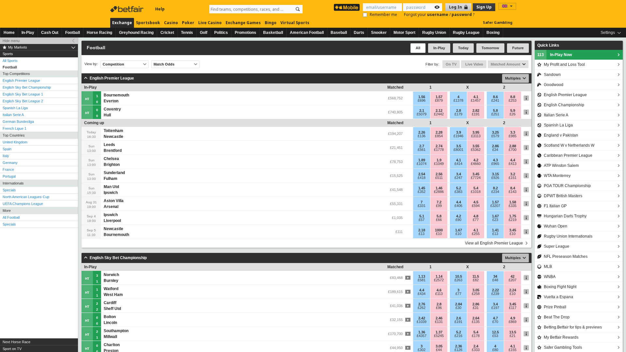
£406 (458, 205)
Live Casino (210, 22)
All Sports (10, 61)
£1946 (458, 136)
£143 (512, 191)
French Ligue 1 (14, 128)
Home (9, 32)
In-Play (28, 32)
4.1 (475, 96)
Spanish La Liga (15, 108)
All (418, 48)
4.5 (475, 202)
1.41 (495, 230)
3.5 (458, 146)
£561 (421, 149)
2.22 (495, 290)
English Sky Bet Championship (27, 87)
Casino (171, 22)
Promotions (245, 32)
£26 (512, 114)
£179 (458, 114)
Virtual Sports (294, 22)
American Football (307, 32)
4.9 (512, 318)
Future (518, 48)
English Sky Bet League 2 (23, 101)
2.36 (458, 346)
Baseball (339, 32)
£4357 (421, 335)
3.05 (475, 290)
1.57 (439, 96)
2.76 (421, 304)
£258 (476, 293)
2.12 (439, 110)
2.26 (421, 132)
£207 (512, 280)
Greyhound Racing (136, 32)
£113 (439, 293)
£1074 (421, 163)
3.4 (458, 174)
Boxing (492, 32)
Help (160, 9)
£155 (512, 349)
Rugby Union (434, 32)
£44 (439, 349)
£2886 (439, 191)
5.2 (458, 188)
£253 (512, 100)
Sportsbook (148, 22)
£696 (421, 100)
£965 (495, 163)
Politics (221, 32)
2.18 (421, 230)
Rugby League (466, 32)
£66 (439, 219)
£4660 (476, 163)
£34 (495, 149)
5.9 (512, 110)
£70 (495, 321)
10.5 (458, 276)
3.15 (495, 174)
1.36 (421, 332)
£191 (476, 114)
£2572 (439, 280)
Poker (188, 22)
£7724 (476, 177)
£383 (458, 191)
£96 (439, 307)
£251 (495, 114)
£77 (476, 219)
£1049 (439, 163)
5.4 (475, 188)
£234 (495, 191)
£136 (421, 136)
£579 (495, 136)
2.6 (458, 318)
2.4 (475, 346)
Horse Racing (99, 32)
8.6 (495, 96)
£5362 (476, 149)
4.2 (475, 160)
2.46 (439, 318)
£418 (421, 177)
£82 (476, 280)
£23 (495, 219)
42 (512, 276)
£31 (476, 307)
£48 (495, 280)
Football (72, 32)
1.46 (439, 188)
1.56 (421, 96)
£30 (458, 307)
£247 (458, 177)
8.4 (512, 188)
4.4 (512, 160)
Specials (9, 190)
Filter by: (432, 64)
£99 (439, 205)
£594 (476, 205)
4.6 (439, 290)
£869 (512, 321)
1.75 (512, 216)
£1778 (439, 149)
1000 (439, 230)
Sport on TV (12, 349)
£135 (476, 321)
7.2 (439, 202)
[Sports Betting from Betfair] (347, 7)
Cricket (167, 32)
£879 (439, 100)
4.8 (475, 216)
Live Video (473, 64)
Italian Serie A (13, 115)
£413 (512, 163)
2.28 (439, 132)
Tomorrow (490, 48)
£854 (439, 136)
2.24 (512, 290)
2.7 (421, 146)
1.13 (421, 276)
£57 (422, 219)
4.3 (495, 160)
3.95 (475, 132)
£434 (421, 293)
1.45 (421, 188)
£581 (421, 280)
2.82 (475, 110)
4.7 (495, 318)
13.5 (512, 332)
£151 (512, 177)
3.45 (475, 174)
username (438, 14)
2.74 (439, 146)
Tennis (187, 32)
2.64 (475, 318)
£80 (495, 349)
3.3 (512, 132)
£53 (495, 335)
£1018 (476, 191)
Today (463, 48)
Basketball (273, 32)
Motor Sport (404, 32)
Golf (203, 32)
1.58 (512, 202)
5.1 (421, 216)
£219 (512, 219)
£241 (495, 100)
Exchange (122, 22)
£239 (495, 293)
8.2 (495, 188)
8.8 (512, 96)
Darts (359, 32)
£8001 (458, 149)
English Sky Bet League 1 (23, 94)
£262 (421, 307)
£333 (476, 349)
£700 (512, 149)
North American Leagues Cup (26, 197)
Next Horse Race (16, 342)
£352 (421, 191)
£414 (458, 163)
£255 (476, 233)
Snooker (379, 32)
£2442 (439, 114)
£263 (458, 280)
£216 (458, 335)
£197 (495, 307)
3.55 (475, 146)
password (462, 14)
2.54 (421, 174)
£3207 (495, 205)
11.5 (475, 276)
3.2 (512, 174)
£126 (458, 349)
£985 (512, 136)
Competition (113, 64)
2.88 (512, 146)
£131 (439, 321)
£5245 (439, 335)
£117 (512, 307)
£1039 (421, 321)
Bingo (270, 22)
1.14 (439, 276)
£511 (439, 177)
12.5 (495, 332)
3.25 (495, 132)
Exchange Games (243, 22)
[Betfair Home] (127, 9)
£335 (512, 205)
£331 (421, 205)
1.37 (439, 332)
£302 (421, 349)
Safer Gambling (497, 22)
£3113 (476, 136)
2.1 (421, 110)
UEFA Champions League (23, 204)
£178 (476, 335)
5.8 (495, 110)
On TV (451, 64)
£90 (458, 219)
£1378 (458, 100)
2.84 (458, 304)
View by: (91, 64)
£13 (422, 233)
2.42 (421, 318)
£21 (512, 335)
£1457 (476, 100)
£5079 (421, 114)
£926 (495, 177)
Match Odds (164, 64)
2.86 (495, 146)
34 (495, 276)
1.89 (421, 160)
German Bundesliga (18, 122)
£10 (439, 233)
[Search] (297, 9)
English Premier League (21, 80)
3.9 (458, 132)
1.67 (495, 216)
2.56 (439, 174)
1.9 (439, 160)
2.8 (458, 110)
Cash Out (49, 32)
